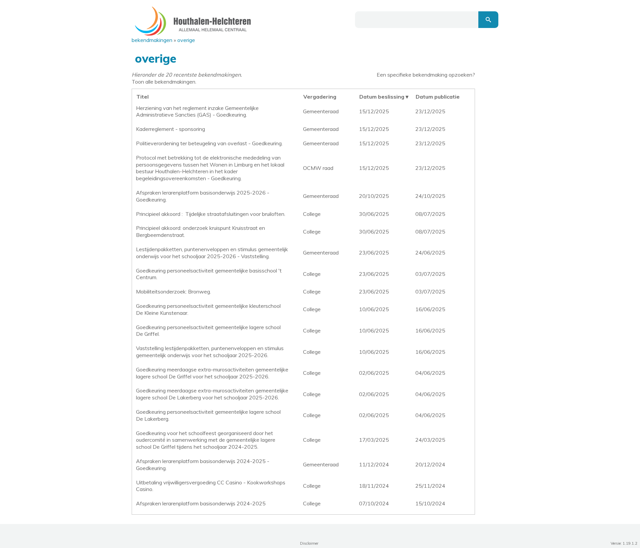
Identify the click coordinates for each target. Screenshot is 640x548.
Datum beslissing (381, 96)
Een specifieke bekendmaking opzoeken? (426, 74)
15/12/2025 (374, 111)
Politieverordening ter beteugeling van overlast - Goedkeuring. (209, 143)
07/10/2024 (374, 503)
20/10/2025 (374, 196)
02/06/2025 (374, 372)
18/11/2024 (374, 485)
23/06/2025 (374, 252)
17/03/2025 (374, 439)
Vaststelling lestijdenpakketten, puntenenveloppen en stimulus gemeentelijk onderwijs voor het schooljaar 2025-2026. (210, 351)
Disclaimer (309, 543)
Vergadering (319, 96)
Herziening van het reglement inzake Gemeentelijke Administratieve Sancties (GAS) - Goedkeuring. (197, 111)
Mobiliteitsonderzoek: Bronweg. (173, 291)
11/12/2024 (374, 464)
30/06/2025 (374, 214)
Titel (142, 96)
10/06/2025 (374, 309)
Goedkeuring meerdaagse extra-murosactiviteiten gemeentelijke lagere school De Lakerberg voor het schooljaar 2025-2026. (212, 394)
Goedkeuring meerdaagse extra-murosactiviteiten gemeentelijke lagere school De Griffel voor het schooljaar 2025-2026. (212, 373)
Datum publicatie (438, 96)
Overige (186, 40)
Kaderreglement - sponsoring (170, 129)
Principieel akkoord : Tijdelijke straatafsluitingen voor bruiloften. (210, 214)
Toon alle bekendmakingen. (164, 81)
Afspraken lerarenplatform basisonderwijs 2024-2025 (201, 503)
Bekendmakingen (152, 40)
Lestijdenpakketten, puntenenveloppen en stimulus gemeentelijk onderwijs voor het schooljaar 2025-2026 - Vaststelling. (212, 253)
